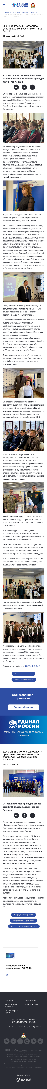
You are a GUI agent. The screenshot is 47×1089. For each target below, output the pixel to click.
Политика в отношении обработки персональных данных (23, 1064)
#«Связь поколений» (23, 674)
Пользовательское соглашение (23, 1059)
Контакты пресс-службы (12, 1012)
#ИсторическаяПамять (24, 680)
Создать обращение (23, 707)
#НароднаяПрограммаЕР (23, 920)
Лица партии (31, 1000)
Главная (6, 12)
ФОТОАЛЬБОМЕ (32, 666)
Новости (34, 12)
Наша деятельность (20, 12)
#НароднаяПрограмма (23, 915)
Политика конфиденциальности (23, 1061)
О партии (9, 1000)
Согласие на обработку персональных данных (23, 1068)
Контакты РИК (31, 1004)
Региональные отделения (11, 1005)
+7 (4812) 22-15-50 (24, 1022)
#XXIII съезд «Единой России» (24, 926)
